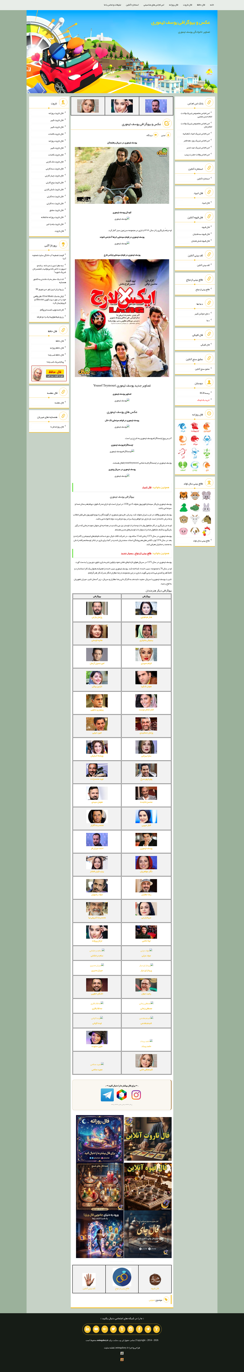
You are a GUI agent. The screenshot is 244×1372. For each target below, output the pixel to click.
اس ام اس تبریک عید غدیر (198, 147)
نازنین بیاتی (97, 686)
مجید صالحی (97, 1069)
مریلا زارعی (146, 917)
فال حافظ (201, 4)
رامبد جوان (146, 993)
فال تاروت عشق (56, 210)
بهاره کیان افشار (97, 871)
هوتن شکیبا (146, 686)
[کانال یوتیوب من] (96, 1329)
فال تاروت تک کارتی (55, 161)
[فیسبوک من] (139, 1329)
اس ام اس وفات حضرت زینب (197, 154)
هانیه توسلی (96, 640)
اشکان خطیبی (97, 993)
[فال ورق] (100, 1234)
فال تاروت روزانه (56, 113)
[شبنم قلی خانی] (88, 106)
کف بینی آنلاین (203, 265)
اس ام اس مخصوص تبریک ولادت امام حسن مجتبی (196, 115)
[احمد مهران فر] (156, 106)
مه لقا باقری (97, 1008)
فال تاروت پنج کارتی (55, 182)
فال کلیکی (205, 344)
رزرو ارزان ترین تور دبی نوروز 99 (50, 289)
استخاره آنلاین (132, 4)
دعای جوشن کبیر (202, 313)
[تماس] (122, 1329)
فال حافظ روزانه (57, 347)
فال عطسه (59, 402)
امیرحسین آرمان (97, 663)
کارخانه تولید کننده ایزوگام (52, 309)
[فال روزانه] (100, 1139)
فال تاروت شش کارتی (54, 189)
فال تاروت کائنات (56, 134)
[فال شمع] (100, 1187)
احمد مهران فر (97, 848)
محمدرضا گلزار (97, 825)
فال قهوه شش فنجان (200, 240)
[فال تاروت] (148, 1139)
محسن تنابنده (146, 802)
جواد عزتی (146, 955)
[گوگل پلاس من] (104, 1329)
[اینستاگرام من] (130, 1329)
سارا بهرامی (146, 755)
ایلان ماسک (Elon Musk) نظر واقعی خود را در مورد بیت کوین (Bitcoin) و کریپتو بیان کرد (49, 299)
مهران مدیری (97, 970)
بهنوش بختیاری (146, 640)
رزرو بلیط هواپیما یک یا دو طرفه (50, 316)
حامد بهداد (146, 1046)
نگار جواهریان (146, 871)
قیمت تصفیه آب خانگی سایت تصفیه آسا (49, 257)
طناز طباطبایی (146, 617)
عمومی (152, 1300)
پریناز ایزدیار (146, 970)
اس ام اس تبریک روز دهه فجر (197, 140)
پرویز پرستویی (97, 709)
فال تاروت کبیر (57, 120)
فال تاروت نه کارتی (55, 196)
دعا (208, 320)
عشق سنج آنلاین (202, 368)
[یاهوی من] (156, 1329)
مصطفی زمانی (146, 1008)
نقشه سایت (109, 1347)
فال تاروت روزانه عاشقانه (52, 217)
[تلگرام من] (148, 1329)
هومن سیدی (97, 802)
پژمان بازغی (97, 617)
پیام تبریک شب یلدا (55, 361)
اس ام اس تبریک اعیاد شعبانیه (196, 133)
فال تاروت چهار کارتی (54, 175)
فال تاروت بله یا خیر (55, 224)
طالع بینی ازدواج (203, 289)
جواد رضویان (97, 894)
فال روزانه (173, 4)
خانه (212, 4)
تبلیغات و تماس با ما (112, 4)
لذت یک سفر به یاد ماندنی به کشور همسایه (49, 280)
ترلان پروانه (97, 940)
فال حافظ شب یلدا (56, 354)
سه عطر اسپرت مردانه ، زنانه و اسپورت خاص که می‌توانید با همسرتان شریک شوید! (49, 268)
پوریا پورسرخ (146, 778)
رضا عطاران (146, 894)
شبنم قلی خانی (146, 1069)
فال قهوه (206, 227)
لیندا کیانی (97, 1023)
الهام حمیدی (146, 663)
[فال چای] (148, 1234)
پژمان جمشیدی (146, 732)
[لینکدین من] (87, 1329)
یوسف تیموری (146, 848)
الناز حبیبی (146, 825)
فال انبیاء (206, 202)
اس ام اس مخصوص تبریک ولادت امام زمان (196, 125)
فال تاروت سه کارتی (55, 168)
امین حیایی (97, 732)
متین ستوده (97, 1046)
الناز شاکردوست (146, 709)
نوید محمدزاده (97, 778)
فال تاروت (187, 4)
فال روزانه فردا (57, 426)
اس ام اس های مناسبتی (154, 4)
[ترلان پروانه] (122, 106)
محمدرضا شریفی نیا (97, 917)
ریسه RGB (205, 393)
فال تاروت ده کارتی (55, 203)
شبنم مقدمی (146, 1023)
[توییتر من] (113, 1329)
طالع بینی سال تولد (201, 540)
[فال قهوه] (148, 1187)
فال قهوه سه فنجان (201, 234)
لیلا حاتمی (146, 940)
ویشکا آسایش (97, 755)
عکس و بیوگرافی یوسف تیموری (180, 22)
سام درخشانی (97, 955)
